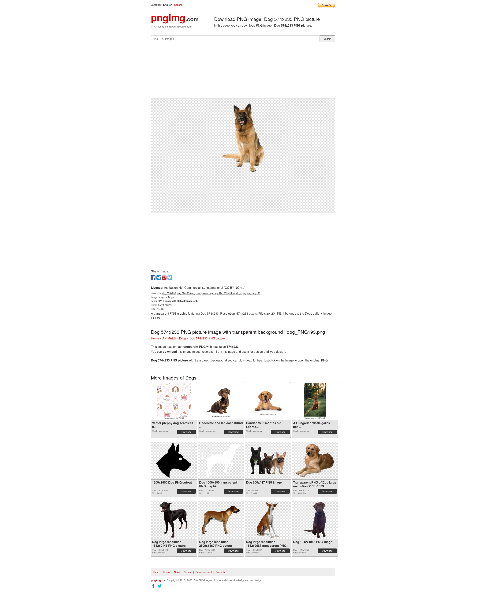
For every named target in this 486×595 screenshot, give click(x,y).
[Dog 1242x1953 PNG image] (314, 520)
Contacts (220, 572)
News (177, 572)
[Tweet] (169, 277)
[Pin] (164, 277)
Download (186, 431)
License (167, 572)
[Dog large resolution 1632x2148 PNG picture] (173, 520)
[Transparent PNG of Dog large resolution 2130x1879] (315, 460)
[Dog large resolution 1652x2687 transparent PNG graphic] (268, 520)
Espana (178, 4)
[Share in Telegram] (158, 277)
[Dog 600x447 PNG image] (268, 460)
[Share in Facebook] (153, 277)
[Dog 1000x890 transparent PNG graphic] (221, 460)
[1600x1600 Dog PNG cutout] (174, 461)
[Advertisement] (243, 72)
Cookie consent (204, 572)
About (156, 572)
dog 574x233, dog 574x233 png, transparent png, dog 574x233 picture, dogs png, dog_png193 (211, 293)
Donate (188, 572)
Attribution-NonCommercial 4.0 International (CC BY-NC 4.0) (204, 287)
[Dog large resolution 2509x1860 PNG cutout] (221, 520)
